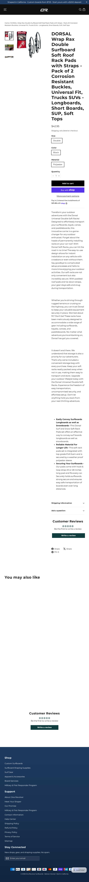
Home (7, 23)
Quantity (55, 172)
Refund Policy (11, 828)
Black (56, 152)
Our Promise (10, 806)
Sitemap (9, 841)
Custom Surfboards (14, 763)
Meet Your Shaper (13, 802)
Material (55, 160)
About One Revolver (14, 797)
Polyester (57, 164)
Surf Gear (9, 772)
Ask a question (58, 511)
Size (53, 136)
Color (54, 148)
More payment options (68, 196)
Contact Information (14, 815)
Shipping (55, 131)
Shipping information (61, 503)
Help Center (10, 819)
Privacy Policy (11, 832)
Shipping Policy (12, 823)
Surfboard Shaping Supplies (17, 768)
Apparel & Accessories (15, 777)
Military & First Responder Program (21, 785)
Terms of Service (12, 836)
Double (56, 140)
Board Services (11, 781)
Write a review (68, 535)
